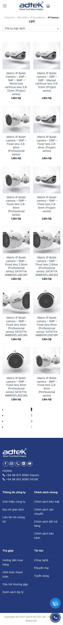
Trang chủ (9, 17)
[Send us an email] (11, 464)
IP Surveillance (37, 17)
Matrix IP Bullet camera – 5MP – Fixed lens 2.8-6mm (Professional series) (16, 206)
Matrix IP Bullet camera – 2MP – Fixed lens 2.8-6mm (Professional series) (16, 145)
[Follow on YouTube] (30, 464)
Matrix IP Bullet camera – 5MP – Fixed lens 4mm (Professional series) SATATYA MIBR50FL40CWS (16, 326)
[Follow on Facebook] (5, 464)
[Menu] (5, 6)
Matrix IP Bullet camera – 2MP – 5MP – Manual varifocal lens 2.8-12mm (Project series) (46, 81)
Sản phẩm (22, 17)
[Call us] (17, 464)
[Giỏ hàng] (48, 6)
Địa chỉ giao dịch (13, 509)
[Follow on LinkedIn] (24, 464)
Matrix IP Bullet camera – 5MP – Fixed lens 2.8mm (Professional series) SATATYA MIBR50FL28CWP (16, 266)
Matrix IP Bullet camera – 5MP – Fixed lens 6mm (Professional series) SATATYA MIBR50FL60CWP (47, 326)
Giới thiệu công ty (14, 501)
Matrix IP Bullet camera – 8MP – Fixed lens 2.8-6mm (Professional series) (47, 386)
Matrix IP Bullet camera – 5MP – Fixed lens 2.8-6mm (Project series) (47, 204)
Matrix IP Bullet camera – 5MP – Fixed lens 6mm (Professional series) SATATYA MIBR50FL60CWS (16, 386)
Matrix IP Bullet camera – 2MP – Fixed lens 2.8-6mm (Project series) (47, 143)
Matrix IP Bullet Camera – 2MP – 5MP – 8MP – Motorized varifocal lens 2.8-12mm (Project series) (16, 83)
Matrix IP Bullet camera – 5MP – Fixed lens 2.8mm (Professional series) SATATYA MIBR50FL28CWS (47, 266)
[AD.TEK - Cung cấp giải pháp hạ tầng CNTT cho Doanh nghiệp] (31, 6)
